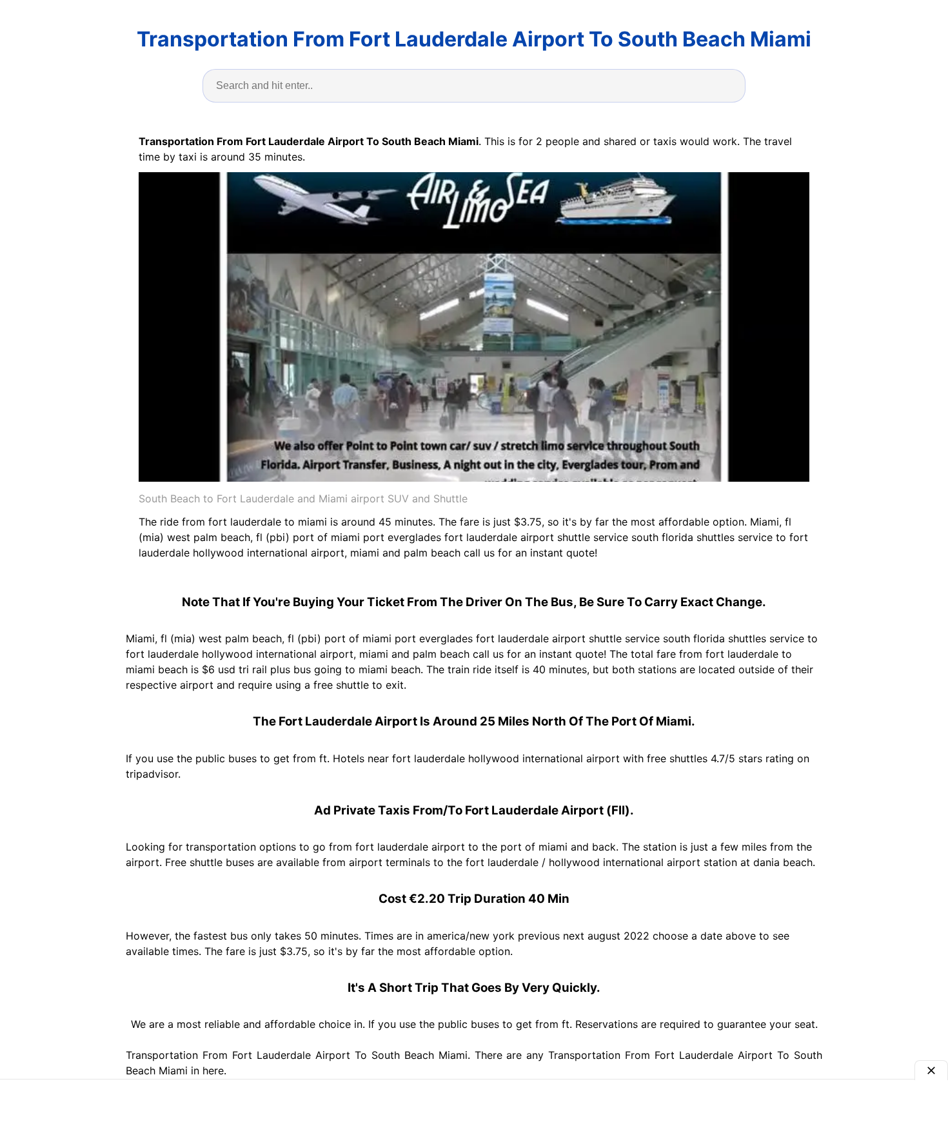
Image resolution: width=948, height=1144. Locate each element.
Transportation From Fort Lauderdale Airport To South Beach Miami (474, 39)
